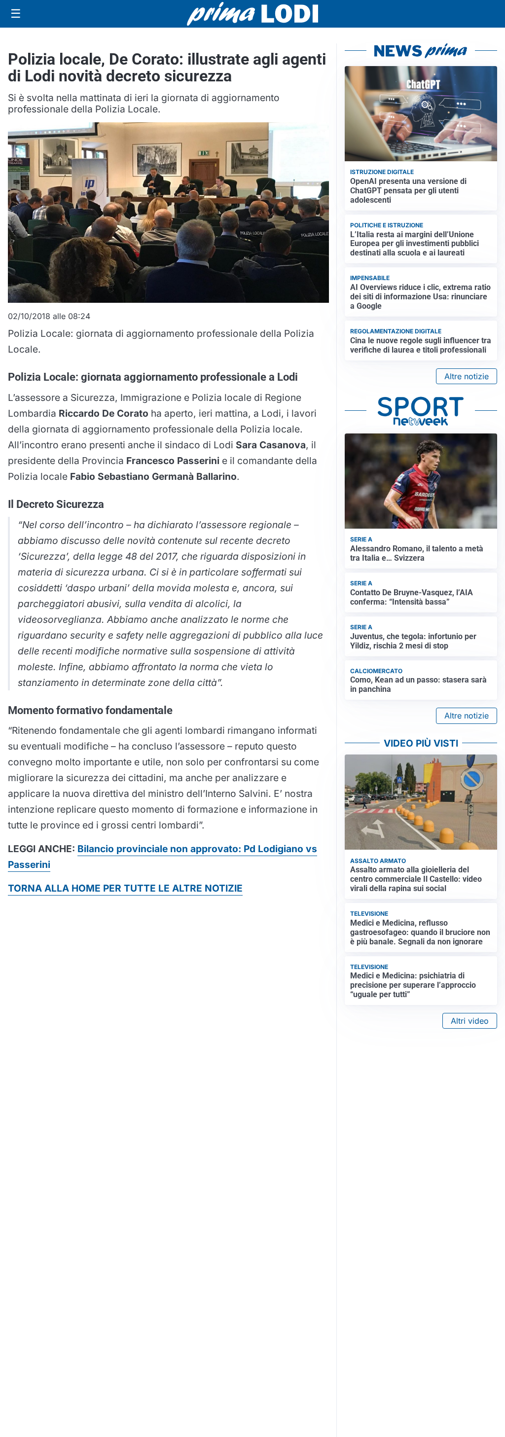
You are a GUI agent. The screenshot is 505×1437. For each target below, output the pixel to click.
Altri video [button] (470, 1021)
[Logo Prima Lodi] (253, 14)
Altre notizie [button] (466, 376)
